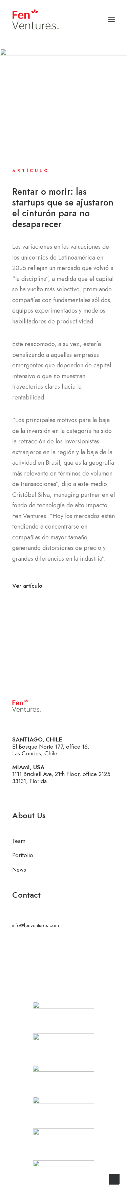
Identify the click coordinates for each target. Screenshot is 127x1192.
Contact (26, 895)
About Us (29, 815)
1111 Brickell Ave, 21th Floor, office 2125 (61, 774)
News (19, 870)
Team (18, 841)
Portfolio (22, 855)
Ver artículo (27, 586)
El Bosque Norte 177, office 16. (50, 747)
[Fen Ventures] (35, 19)
